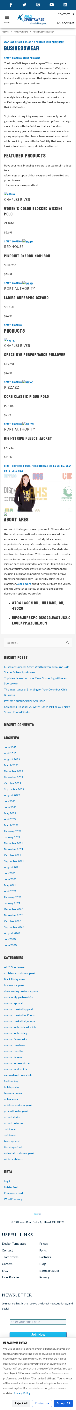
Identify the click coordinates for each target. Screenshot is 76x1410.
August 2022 (12, 795)
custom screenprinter (17, 1063)
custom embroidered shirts (20, 1027)
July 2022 (10, 801)
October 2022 (12, 783)
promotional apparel (16, 1111)
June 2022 (10, 807)
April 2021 (10, 891)
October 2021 (12, 855)
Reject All (21, 1403)
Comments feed (13, 1193)
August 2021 (12, 867)
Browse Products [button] (32, 466)
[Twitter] (24, 5)
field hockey (11, 1081)
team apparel (11, 1141)
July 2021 (10, 873)
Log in (7, 1181)
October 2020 (12, 921)
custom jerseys (13, 1057)
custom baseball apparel (18, 1009)
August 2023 (12, 759)
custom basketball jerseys (19, 1021)
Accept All (63, 1403)
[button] (7, 19)
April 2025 (10, 753)
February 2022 (12, 831)
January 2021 (12, 903)
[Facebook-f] (11, 5)
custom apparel (13, 1003)
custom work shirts (15, 1069)
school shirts (12, 1117)
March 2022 (11, 825)
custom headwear (14, 1045)
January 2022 (12, 837)
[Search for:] (38, 642)
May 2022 (10, 813)
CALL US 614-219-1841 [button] (54, 466)
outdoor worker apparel (18, 1105)
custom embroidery (15, 1033)
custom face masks (15, 1039)
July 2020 (10, 939)
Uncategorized (13, 1147)
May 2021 (10, 885)
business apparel (14, 985)
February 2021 (12, 897)
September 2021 (14, 861)
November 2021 (13, 849)
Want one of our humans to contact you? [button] (34, 42)
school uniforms (13, 1123)
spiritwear (10, 1135)
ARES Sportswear (14, 967)
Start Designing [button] (31, 58)
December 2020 (13, 909)
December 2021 (13, 843)
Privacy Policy (22, 1393)
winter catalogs (13, 1159)
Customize (42, 1403)
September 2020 (14, 927)
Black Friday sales (14, 979)
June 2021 (10, 879)
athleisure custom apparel (19, 973)
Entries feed (11, 1187)
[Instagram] (38, 5)
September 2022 (14, 789)
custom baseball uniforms (19, 1015)
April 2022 (10, 819)
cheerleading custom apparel (21, 991)
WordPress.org (13, 1199)
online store (11, 1099)
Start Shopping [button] (13, 58)
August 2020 (12, 933)
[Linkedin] (65, 5)
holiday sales (11, 1087)
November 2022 (13, 777)
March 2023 (11, 765)
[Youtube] (52, 5)
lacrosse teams (13, 1093)
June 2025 (10, 747)
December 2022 (13, 771)
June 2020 (10, 945)
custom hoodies (13, 1051)
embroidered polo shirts (18, 1075)
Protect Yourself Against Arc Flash (24, 700)
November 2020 (13, 915)
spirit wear (10, 1129)
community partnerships (19, 997)
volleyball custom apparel (19, 1153)
